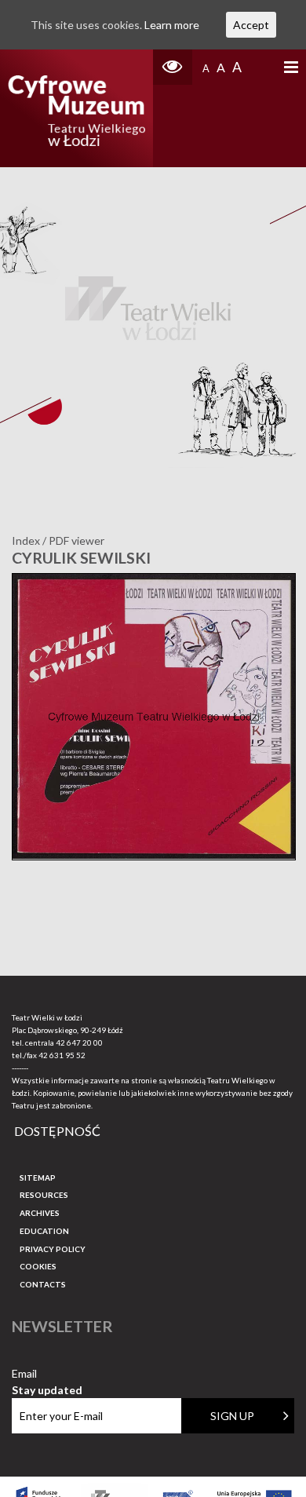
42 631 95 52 (62, 1055)
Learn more (171, 24)
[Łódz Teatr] (77, 108)
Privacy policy (53, 1249)
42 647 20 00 (79, 1042)
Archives (40, 1213)
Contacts (43, 1284)
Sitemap (38, 1177)
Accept (251, 24)
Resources (44, 1194)
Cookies (38, 1266)
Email (47, 1374)
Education (44, 1231)
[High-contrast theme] (172, 67)
